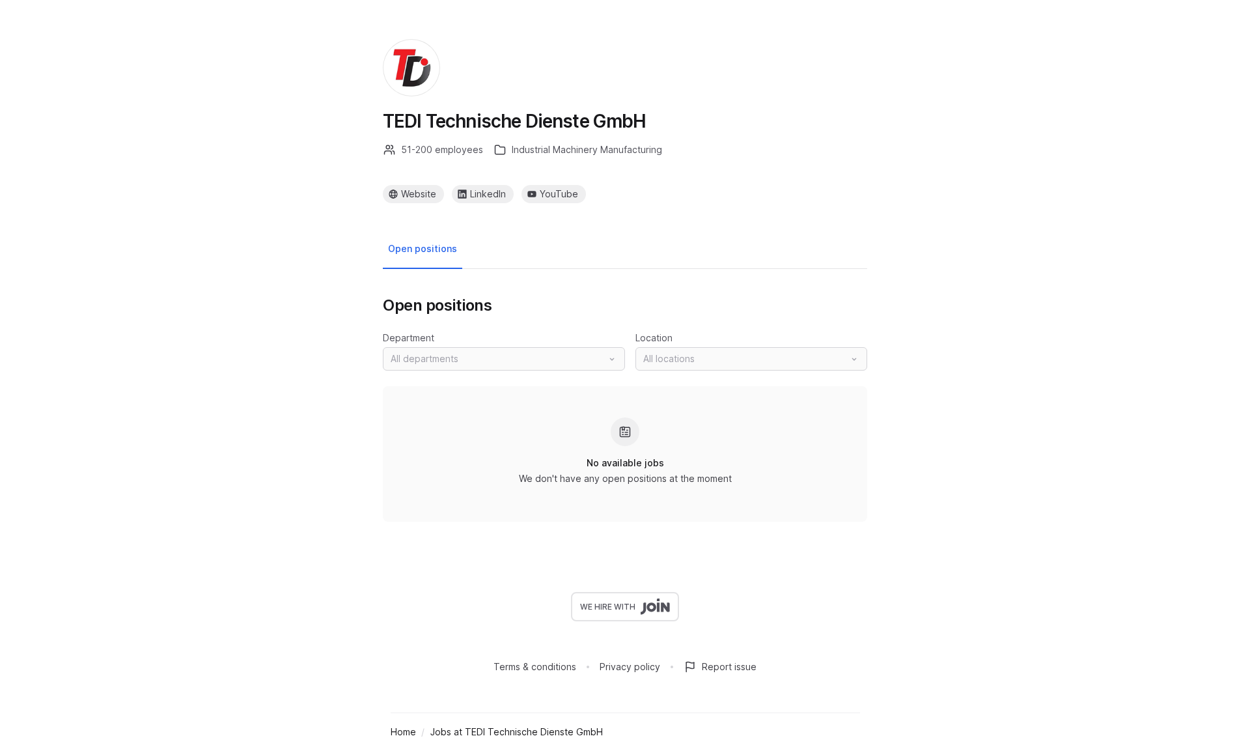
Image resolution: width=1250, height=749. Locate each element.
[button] (504, 359)
